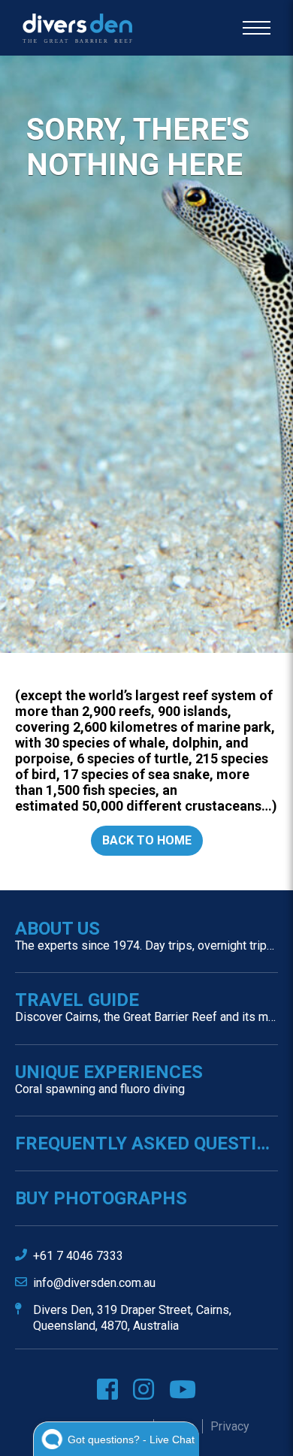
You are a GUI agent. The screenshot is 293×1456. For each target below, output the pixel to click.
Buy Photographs (101, 1198)
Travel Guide (146, 1006)
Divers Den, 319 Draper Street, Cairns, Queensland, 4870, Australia (132, 1318)
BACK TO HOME (147, 840)
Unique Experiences (109, 1079)
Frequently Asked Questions (146, 1143)
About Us (146, 935)
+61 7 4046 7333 (78, 1256)
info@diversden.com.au (94, 1283)
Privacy (229, 1426)
